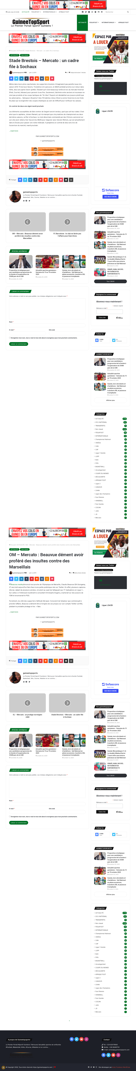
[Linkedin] (21, 78)
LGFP (97, 456)
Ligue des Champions (102, 494)
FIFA (96, 463)
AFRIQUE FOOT (64, 12)
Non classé (24, 55)
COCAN (98, 507)
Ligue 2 (97, 483)
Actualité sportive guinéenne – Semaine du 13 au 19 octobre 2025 (46, 272)
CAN (96, 446)
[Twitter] (16, 78)
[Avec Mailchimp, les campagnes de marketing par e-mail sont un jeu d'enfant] (119, 319)
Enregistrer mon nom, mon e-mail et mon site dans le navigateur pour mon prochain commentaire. (44, 338)
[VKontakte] (42, 78)
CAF (96, 449)
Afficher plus (110, 400)
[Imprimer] (71, 180)
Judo (97, 511)
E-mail (12, 330)
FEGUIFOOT (35, 12)
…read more (13, 131)
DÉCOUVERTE (100, 477)
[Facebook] (11, 78)
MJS (96, 460)
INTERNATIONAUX (49, 12)
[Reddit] (37, 78)
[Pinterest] (32, 78)
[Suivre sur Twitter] (24, 72)
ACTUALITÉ (25, 12)
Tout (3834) (110, 281)
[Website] (24, 201)
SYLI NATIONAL (101, 422)
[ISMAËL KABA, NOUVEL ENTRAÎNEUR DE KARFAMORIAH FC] (100, 272)
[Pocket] (52, 78)
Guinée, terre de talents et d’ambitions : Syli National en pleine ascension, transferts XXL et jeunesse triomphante (116, 246)
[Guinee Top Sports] (32, 22)
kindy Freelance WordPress (121, 1067)
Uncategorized (100, 470)
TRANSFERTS (100, 426)
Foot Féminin (99, 497)
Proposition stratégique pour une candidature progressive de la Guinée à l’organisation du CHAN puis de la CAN (116, 221)
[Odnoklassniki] (47, 78)
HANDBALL (99, 501)
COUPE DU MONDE (102, 473)
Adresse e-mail (102, 308)
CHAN (97, 490)
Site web (52, 330)
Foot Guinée (99, 504)
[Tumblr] (26, 78)
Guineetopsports (105, 90)
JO (96, 514)
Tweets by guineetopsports (103, 78)
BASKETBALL (100, 466)
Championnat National (103, 439)
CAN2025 (98, 487)
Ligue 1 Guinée (100, 453)
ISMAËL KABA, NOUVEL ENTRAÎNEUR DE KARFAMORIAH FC (115, 271)
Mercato (98, 518)
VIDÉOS (98, 443)
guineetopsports (18, 72)
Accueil (13, 51)
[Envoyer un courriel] (25, 72)
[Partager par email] (66, 180)
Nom (11, 322)
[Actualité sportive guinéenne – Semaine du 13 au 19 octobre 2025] (47, 261)
